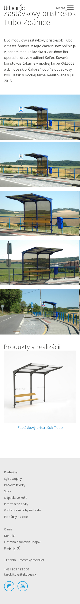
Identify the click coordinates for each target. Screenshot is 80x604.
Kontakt (9, 536)
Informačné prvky (16, 504)
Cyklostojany (13, 479)
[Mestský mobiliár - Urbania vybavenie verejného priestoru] (14, 7)
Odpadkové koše (15, 498)
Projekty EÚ (12, 548)
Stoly (7, 491)
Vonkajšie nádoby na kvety (22, 510)
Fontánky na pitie (16, 517)
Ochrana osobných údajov (22, 542)
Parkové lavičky (14, 485)
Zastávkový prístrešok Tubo (40, 427)
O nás (8, 529)
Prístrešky (10, 472)
